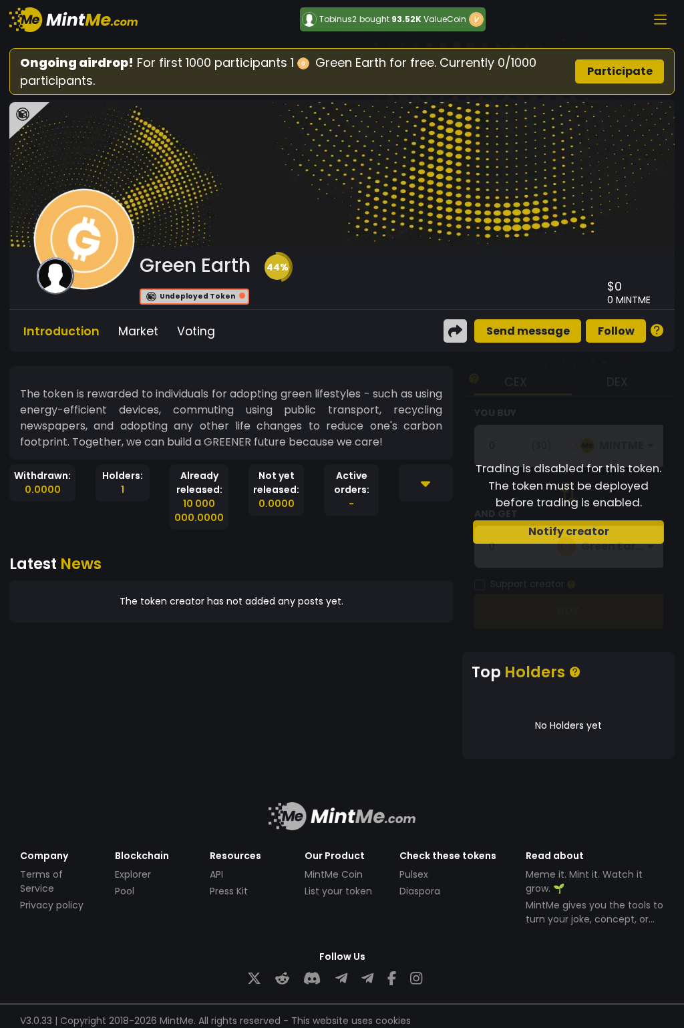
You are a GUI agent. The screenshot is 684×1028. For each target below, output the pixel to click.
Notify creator (568, 531)
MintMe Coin (334, 874)
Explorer (133, 874)
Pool (124, 891)
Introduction (61, 331)
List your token (338, 891)
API (216, 874)
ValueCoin (444, 19)
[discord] (312, 979)
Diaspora (419, 891)
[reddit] (282, 979)
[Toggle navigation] (660, 19)
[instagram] (416, 979)
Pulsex (413, 874)
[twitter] (254, 979)
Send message (528, 331)
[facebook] (391, 979)
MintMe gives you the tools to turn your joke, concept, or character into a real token (594, 919)
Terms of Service (41, 881)
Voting (196, 331)
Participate (620, 71)
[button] (277, 267)
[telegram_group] (341, 979)
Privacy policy (51, 905)
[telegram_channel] (367, 979)
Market (138, 331)
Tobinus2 (338, 19)
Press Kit (229, 891)
